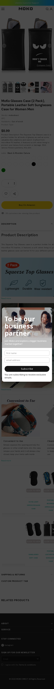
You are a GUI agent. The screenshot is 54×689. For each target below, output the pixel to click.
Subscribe (27, 368)
